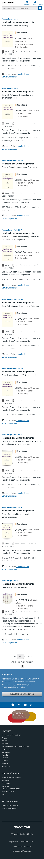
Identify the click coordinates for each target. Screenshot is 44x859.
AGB (33, 842)
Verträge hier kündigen (10, 806)
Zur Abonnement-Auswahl (22, 694)
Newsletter (6, 780)
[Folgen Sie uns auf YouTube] (25, 704)
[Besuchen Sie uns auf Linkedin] (31, 704)
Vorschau (5, 786)
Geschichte (6, 749)
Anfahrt (5, 741)
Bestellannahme (8, 792)
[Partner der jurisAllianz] (22, 716)
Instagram (6, 766)
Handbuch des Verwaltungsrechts (18, 22)
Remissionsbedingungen (11, 789)
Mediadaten (6, 752)
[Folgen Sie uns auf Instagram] (19, 704)
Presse (4, 738)
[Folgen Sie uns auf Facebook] (13, 704)
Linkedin (5, 761)
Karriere (5, 744)
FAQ (3, 794)
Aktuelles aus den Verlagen (11, 777)
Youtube (5, 763)
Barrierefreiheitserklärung (22, 846)
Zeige (14, 656)
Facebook (5, 758)
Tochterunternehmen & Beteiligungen (15, 746)
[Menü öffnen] (41, 2)
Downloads (6, 783)
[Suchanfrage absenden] (40, 8)
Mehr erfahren (21, 33)
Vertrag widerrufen (9, 809)
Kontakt (5, 755)
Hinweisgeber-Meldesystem (22, 851)
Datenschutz (24, 842)
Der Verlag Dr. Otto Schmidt (11, 735)
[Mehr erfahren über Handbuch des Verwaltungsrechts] (7, 39)
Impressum (13, 842)
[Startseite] (22, 828)
